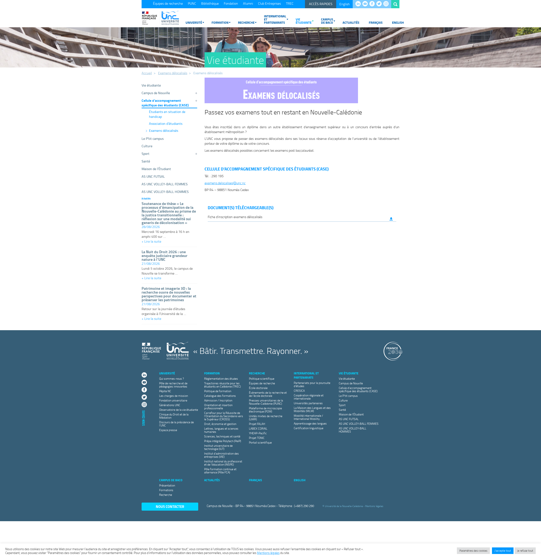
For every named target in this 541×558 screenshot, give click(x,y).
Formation (220, 22)
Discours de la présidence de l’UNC (176, 423)
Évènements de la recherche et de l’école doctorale (268, 394)
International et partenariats (275, 19)
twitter (380, 4)
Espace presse (168, 430)
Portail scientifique (260, 442)
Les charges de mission (173, 396)
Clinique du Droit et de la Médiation (174, 415)
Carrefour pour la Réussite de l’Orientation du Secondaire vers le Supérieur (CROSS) (223, 416)
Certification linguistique (308, 428)
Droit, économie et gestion (220, 424)
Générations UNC (169, 405)
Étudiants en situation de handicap (167, 114)
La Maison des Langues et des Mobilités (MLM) (312, 409)
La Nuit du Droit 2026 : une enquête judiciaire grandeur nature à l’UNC (164, 255)
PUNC (192, 3)
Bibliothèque (210, 3)
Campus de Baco (327, 21)
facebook (373, 4)
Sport (145, 153)
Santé (146, 161)
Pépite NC (165, 391)
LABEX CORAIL (258, 428)
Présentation (167, 485)
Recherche (246, 22)
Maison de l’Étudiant (156, 168)
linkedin (359, 4)
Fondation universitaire (173, 400)
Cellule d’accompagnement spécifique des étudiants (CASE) (165, 103)
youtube (366, 4)
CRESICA (299, 391)
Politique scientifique (261, 379)
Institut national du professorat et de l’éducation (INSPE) (223, 462)
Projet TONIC (257, 438)
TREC (290, 3)
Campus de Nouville (156, 93)
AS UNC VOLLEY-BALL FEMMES (165, 184)
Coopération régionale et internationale (309, 396)
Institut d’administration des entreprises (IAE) (221, 455)
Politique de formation (217, 391)
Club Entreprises (269, 3)
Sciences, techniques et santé (222, 436)
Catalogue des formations (220, 396)
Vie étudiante (303, 21)
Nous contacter (170, 506)
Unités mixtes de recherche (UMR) (265, 417)
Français (376, 22)
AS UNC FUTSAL (153, 176)
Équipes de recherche (168, 3)
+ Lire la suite (169, 242)
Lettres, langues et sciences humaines (221, 430)
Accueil (147, 73)
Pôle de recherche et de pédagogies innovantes (173, 384)
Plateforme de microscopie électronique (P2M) (265, 409)
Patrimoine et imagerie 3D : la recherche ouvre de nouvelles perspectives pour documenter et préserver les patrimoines (169, 294)
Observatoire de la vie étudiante (178, 410)
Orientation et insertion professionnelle (218, 406)
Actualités (351, 22)
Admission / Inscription (218, 400)
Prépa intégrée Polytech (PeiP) (222, 441)
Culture (147, 146)
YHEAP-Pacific (258, 433)
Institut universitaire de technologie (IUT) (218, 447)
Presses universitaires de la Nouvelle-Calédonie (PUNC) (266, 401)
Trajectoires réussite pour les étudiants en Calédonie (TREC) (222, 384)
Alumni (248, 3)
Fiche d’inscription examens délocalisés (235, 216)
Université (194, 22)
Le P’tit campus (153, 138)
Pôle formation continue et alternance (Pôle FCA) (220, 470)
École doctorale (258, 388)
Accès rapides (320, 3)
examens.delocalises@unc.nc (225, 183)
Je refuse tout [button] (525, 551)
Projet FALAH (257, 424)
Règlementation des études (221, 379)
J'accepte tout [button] (503, 551)
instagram (387, 4)
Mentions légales (374, 506)
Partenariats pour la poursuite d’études (312, 384)
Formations (166, 490)
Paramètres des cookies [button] (473, 551)
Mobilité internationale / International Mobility (308, 417)
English (344, 4)
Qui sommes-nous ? (171, 379)
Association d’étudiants (165, 123)
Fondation (231, 3)
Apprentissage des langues (310, 423)
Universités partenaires (308, 403)
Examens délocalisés (172, 73)
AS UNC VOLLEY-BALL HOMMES (165, 191)
